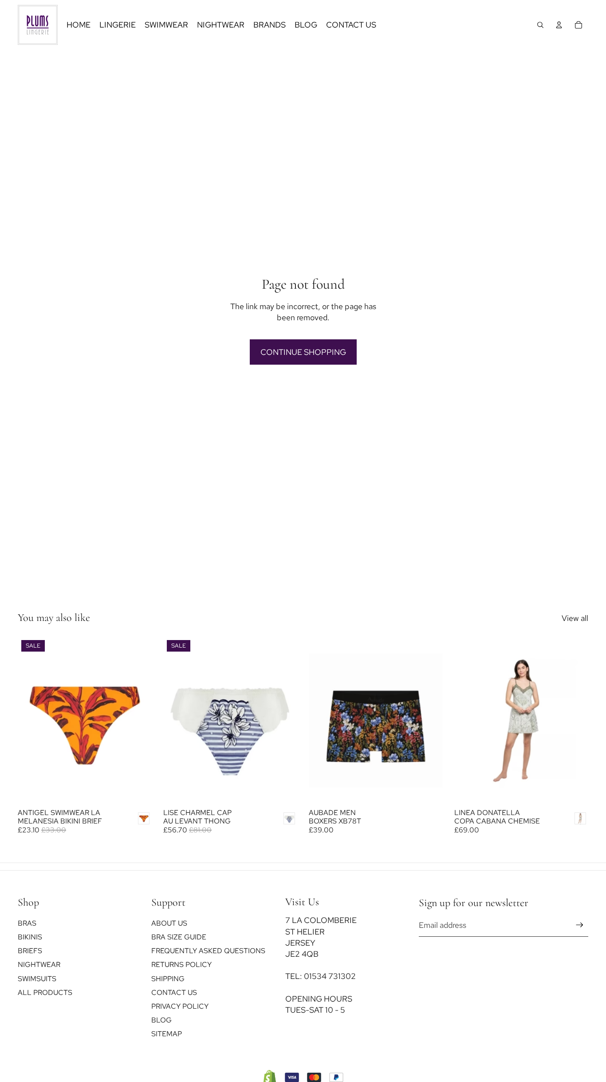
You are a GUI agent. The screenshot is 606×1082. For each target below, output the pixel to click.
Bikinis (30, 937)
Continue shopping (303, 352)
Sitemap (166, 1033)
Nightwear (39, 964)
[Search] (540, 25)
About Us (169, 923)
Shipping (168, 978)
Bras (27, 923)
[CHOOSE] (138, 790)
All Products (45, 992)
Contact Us (174, 992)
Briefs (30, 950)
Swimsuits (37, 978)
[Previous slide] (176, 720)
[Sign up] (579, 925)
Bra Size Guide (178, 937)
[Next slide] (284, 720)
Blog (161, 1020)
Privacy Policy (180, 1006)
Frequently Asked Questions (208, 950)
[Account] (559, 25)
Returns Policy (181, 964)
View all (575, 618)
